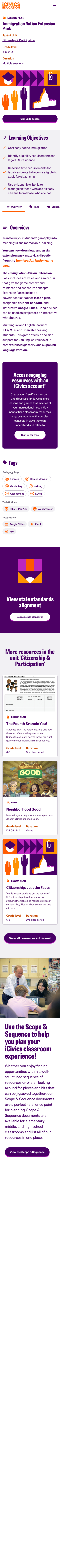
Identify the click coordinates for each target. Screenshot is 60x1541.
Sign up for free (30, 434)
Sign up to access (30, 118)
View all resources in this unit (30, 938)
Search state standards (30, 616)
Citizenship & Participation (18, 40)
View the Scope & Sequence (27, 1152)
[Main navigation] (54, 5)
